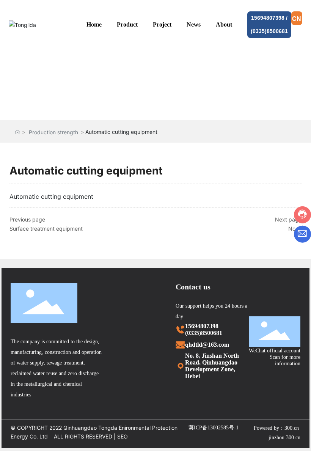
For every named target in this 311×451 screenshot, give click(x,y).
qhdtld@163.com (207, 344)
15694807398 (201, 326)
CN (296, 19)
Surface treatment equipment (46, 228)
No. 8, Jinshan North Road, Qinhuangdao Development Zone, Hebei (212, 365)
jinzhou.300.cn (284, 437)
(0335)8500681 (203, 333)
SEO (122, 436)
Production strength (53, 132)
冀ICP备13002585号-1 (213, 428)
